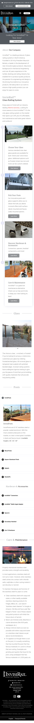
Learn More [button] (14, 216)
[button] (4, 334)
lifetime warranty (13, 108)
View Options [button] (14, 168)
